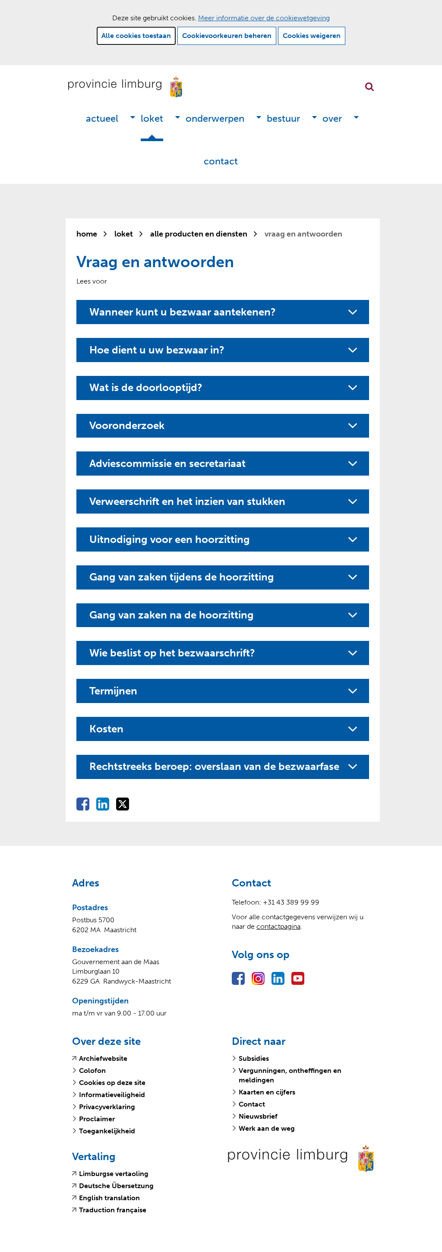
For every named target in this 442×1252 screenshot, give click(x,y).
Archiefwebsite (103, 1058)
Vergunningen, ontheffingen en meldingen (290, 1075)
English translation (109, 1198)
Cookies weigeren (312, 36)
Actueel (102, 118)
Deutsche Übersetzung (116, 1186)
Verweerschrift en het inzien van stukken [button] (187, 501)
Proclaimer (97, 1119)
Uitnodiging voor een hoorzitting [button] (169, 539)
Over (332, 118)
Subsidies (254, 1058)
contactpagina (278, 926)
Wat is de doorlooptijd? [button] (145, 388)
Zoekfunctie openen (369, 86)
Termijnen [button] (113, 691)
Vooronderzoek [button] (126, 425)
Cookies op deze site (112, 1083)
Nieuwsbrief (258, 1116)
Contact (221, 161)
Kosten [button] (106, 729)
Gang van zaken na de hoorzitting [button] (171, 615)
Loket (152, 118)
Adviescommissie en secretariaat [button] (167, 463)
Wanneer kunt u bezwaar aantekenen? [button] (182, 312)
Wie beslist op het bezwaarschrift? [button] (172, 653)
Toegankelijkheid (107, 1131)
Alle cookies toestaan (136, 36)
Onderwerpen (215, 118)
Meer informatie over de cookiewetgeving (264, 18)
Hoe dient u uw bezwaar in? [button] (156, 350)
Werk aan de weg (267, 1128)
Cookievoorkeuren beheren (227, 36)
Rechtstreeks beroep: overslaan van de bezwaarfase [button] (216, 766)
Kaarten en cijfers (267, 1092)
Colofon (92, 1070)
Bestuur (283, 118)
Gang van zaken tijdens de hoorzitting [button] (181, 577)
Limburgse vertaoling (113, 1174)
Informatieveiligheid (112, 1095)
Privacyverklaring (107, 1107)
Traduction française (112, 1210)
